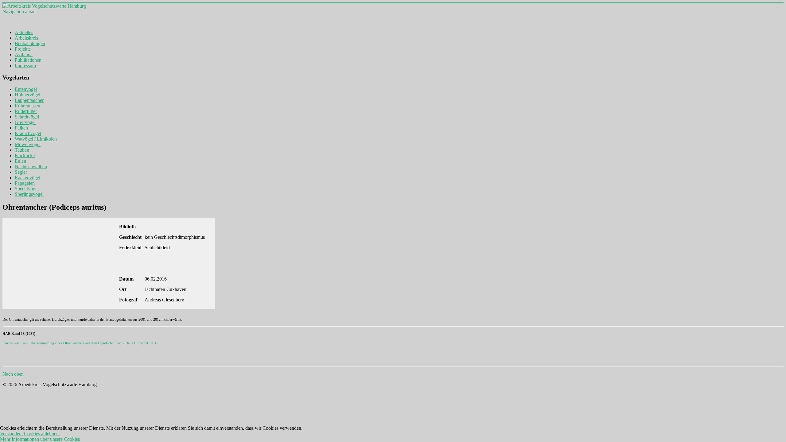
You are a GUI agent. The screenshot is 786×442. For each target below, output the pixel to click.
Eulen (20, 161)
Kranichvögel (28, 133)
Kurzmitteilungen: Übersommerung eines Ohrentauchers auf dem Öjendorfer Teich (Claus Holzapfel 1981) (80, 343)
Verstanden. (11, 433)
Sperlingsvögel (29, 194)
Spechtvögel (27, 188)
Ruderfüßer (26, 111)
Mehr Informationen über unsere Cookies (40, 439)
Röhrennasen (27, 105)
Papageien (25, 183)
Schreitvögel (27, 116)
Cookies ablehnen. (42, 433)
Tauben (22, 150)
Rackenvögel (27, 177)
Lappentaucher (29, 100)
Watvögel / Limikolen (36, 139)
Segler (21, 172)
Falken (21, 127)
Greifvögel (25, 122)
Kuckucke (25, 155)
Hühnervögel (27, 94)
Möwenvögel (28, 144)
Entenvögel (26, 89)
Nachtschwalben (31, 166)
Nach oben (13, 374)
